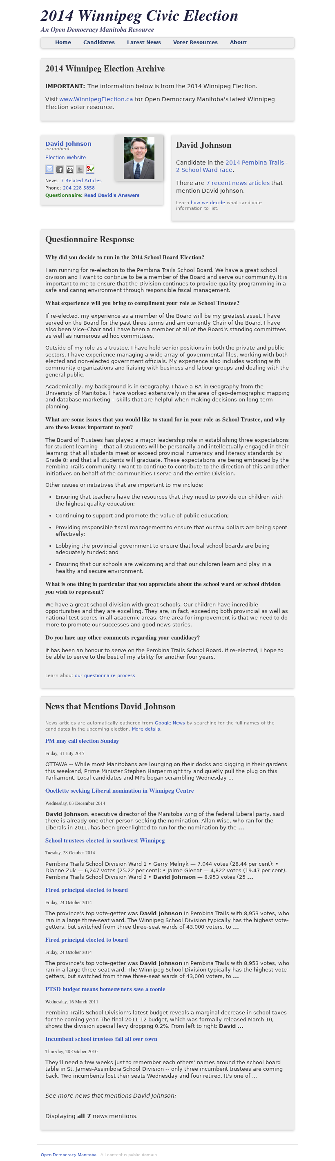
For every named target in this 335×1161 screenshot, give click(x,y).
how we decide (208, 202)
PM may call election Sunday (82, 740)
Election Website (65, 157)
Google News (170, 723)
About (238, 42)
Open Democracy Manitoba (68, 1154)
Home (63, 42)
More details (146, 729)
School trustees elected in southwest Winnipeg (105, 840)
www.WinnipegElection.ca (96, 99)
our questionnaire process (105, 675)
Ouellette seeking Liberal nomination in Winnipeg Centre (119, 790)
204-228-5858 (79, 187)
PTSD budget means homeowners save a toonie (105, 989)
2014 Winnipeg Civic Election (140, 15)
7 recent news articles (238, 183)
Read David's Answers (112, 195)
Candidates (99, 42)
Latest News (144, 42)
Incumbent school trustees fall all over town (101, 1038)
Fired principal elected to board (86, 889)
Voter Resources (195, 42)
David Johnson (68, 143)
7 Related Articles (81, 180)
